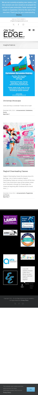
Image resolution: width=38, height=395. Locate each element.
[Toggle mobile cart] (29, 30)
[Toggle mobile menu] (34, 30)
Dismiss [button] (19, 15)
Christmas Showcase (12, 100)
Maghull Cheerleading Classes (15, 171)
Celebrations (29, 110)
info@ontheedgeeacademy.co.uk (19, 21)
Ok (31, 389)
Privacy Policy (24, 300)
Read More (6, 114)
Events (5, 112)
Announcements (20, 110)
